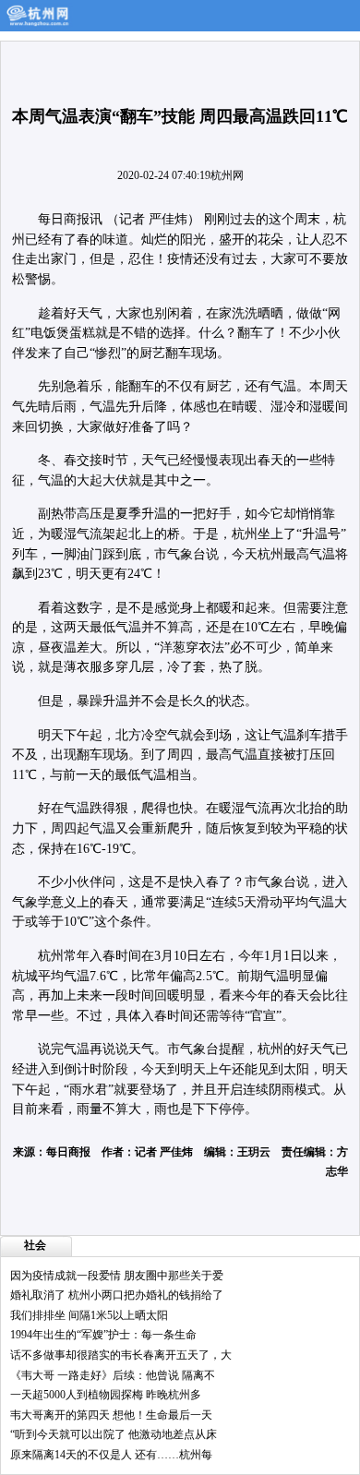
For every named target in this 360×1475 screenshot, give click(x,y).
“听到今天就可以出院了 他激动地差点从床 (113, 1434)
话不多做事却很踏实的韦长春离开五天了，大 (121, 1355)
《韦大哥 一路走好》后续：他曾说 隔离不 (112, 1375)
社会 (35, 1245)
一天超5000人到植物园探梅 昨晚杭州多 (105, 1394)
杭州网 (227, 175)
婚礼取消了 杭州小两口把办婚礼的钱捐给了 (116, 1295)
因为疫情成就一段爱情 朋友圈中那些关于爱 (116, 1275)
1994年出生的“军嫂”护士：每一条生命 (103, 1334)
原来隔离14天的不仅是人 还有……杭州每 (111, 1454)
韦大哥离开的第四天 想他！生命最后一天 (111, 1415)
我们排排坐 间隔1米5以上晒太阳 (89, 1315)
